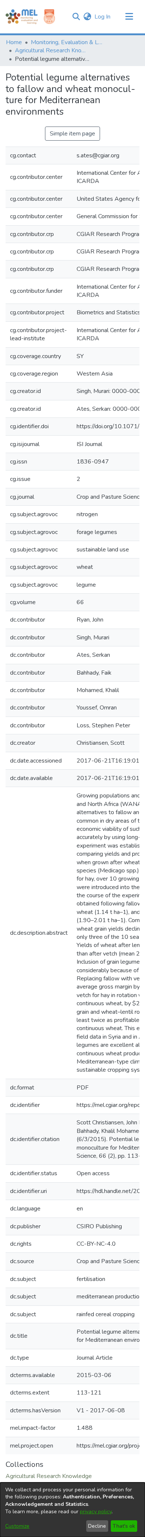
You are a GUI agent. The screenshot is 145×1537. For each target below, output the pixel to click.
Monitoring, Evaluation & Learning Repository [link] (68, 42)
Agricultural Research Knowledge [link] (52, 50)
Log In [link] (102, 17)
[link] (49, 1476)
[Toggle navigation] (129, 17)
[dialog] (72, 1509)
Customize (17, 1526)
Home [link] (14, 42)
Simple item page (72, 134)
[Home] (22, 16)
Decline (97, 1526)
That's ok (124, 1526)
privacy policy (96, 1511)
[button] (76, 16)
